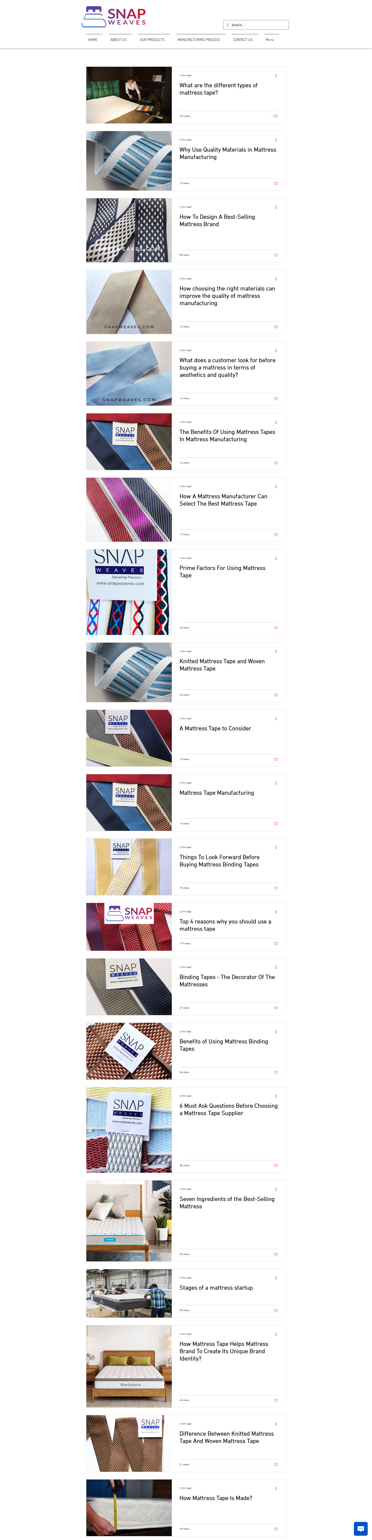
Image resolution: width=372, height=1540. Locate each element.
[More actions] (277, 75)
